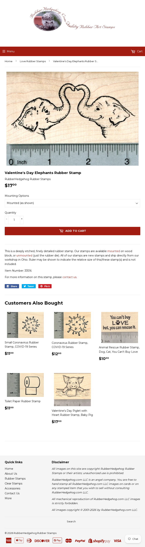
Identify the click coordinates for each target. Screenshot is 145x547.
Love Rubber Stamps (33, 61)
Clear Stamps (13, 483)
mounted (113, 251)
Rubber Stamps (15, 478)
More (8, 498)
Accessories (12, 488)
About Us (11, 473)
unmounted (24, 255)
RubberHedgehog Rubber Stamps (35, 532)
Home (8, 61)
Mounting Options (17, 195)
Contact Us (12, 493)
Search (71, 521)
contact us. (69, 277)
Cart (139, 51)
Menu (11, 51)
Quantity (10, 212)
